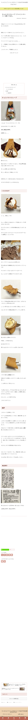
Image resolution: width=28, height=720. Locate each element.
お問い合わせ (21, 714)
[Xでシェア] (2, 555)
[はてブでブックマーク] (7, 555)
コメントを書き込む (14, 698)
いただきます (10, 89)
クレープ (12, 549)
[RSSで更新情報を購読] (5, 561)
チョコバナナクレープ (10, 87)
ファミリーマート (5, 549)
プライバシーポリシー (7, 714)
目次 (12, 84)
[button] (12, 555)
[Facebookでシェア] (4, 555)
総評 (7, 91)
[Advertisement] (14, 68)
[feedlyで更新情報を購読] (2, 561)
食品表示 (9, 92)
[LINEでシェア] (9, 555)
